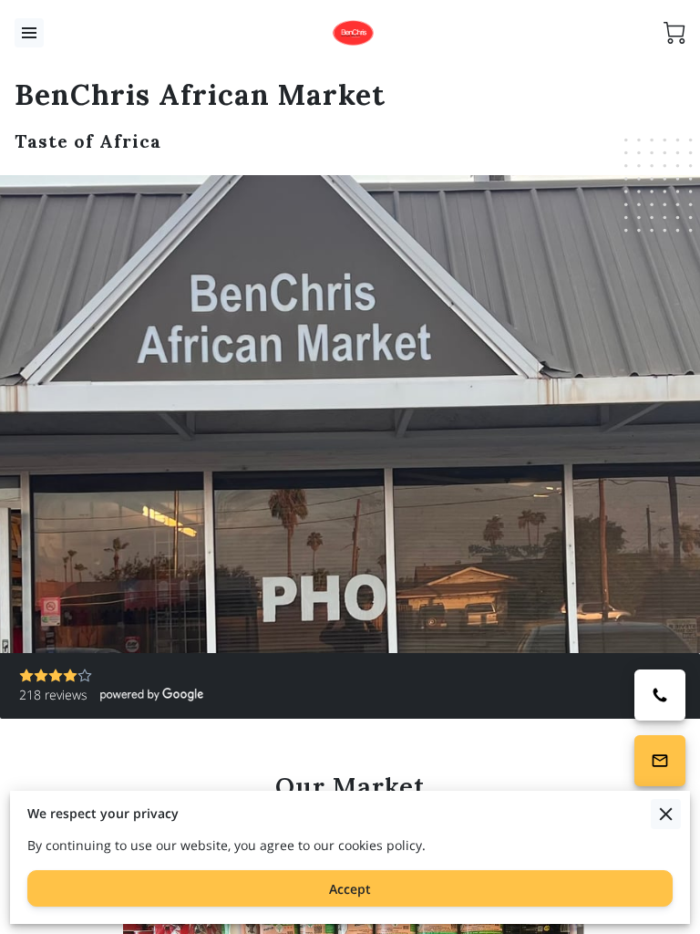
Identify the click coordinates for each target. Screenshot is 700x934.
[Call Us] (659, 695)
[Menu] (29, 32)
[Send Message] (659, 760)
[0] (674, 33)
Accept (350, 889)
